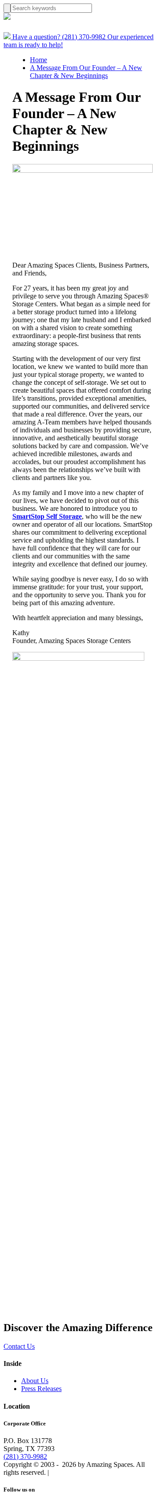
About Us (34, 1380)
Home (38, 59)
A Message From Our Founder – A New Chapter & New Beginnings (86, 71)
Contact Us (19, 1346)
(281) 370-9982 (25, 1456)
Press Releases (41, 1388)
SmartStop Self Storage (47, 516)
